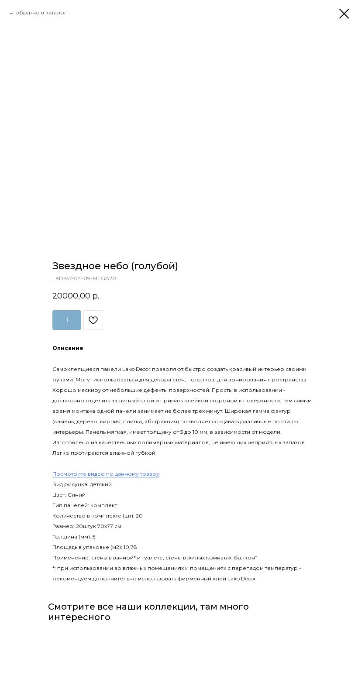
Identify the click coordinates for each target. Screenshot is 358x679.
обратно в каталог (41, 12)
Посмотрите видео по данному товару (105, 473)
